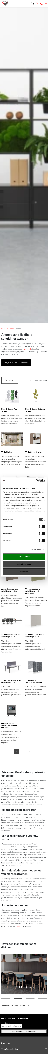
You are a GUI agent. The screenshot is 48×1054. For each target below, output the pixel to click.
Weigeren (24, 571)
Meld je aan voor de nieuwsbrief (24, 1031)
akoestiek (27, 349)
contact (19, 926)
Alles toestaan (24, 557)
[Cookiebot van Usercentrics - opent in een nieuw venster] (35, 480)
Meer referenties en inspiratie (14, 1005)
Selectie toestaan (24, 564)
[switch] (42, 526)
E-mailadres (6, 1023)
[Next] (29, 751)
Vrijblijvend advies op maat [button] (16, 363)
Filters (11, 380)
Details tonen (36, 550)
